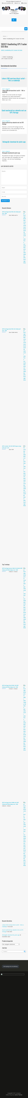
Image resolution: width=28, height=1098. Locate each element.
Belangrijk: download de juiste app (14, 141)
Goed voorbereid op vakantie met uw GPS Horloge (14, 111)
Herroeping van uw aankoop (10, 966)
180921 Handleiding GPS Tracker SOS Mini (11, 50)
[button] (25, 28)
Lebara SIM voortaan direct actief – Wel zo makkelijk (14, 79)
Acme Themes (18, 1095)
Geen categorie (6, 89)
